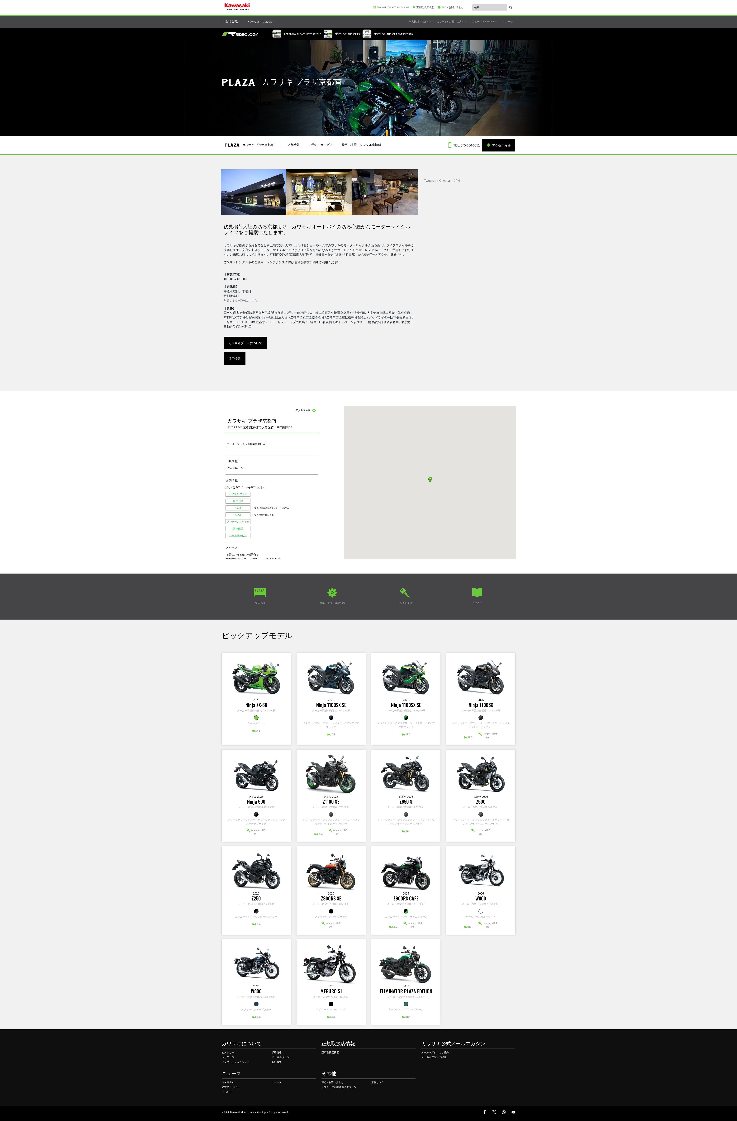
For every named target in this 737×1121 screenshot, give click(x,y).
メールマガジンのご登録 (435, 1052)
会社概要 (277, 1062)
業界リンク (377, 1082)
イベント (227, 1092)
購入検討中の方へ (419, 21)
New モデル (228, 1082)
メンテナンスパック (238, 521)
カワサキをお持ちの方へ (451, 21)
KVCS (238, 514)
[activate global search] (510, 7)
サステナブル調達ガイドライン (338, 1087)
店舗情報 (294, 145)
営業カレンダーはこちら (240, 300)
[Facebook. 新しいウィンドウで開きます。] (485, 1112)
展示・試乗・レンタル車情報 (361, 145)
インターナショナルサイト (237, 1062)
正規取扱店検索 (330, 1052)
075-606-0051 (235, 468)
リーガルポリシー (282, 1057)
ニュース (277, 1082)
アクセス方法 (501, 145)
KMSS (238, 507)
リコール (507, 21)
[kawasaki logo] (237, 7)
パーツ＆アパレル (260, 21)
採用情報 (234, 358)
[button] (430, 479)
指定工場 (238, 501)
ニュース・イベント (483, 21)
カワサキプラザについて (245, 343)
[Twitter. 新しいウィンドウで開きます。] (494, 1112)
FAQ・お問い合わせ (332, 1082)
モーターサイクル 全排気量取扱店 (246, 444)
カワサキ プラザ (238, 494)
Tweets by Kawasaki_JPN (442, 180)
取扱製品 (232, 21)
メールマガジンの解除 (433, 1057)
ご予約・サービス (320, 145)
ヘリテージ (228, 1057)
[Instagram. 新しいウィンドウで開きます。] (504, 1112)
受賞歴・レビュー (232, 1087)
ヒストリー (228, 1052)
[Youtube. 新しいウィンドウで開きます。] (513, 1112)
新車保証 (238, 528)
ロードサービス (238, 535)
